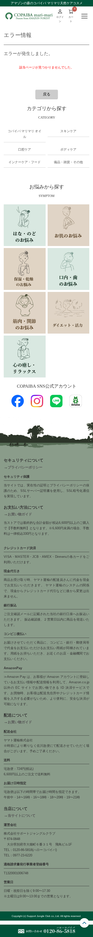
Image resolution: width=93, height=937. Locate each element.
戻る (46, 94)
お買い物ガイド (20, 514)
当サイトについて (21, 815)
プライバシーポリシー (25, 467)
